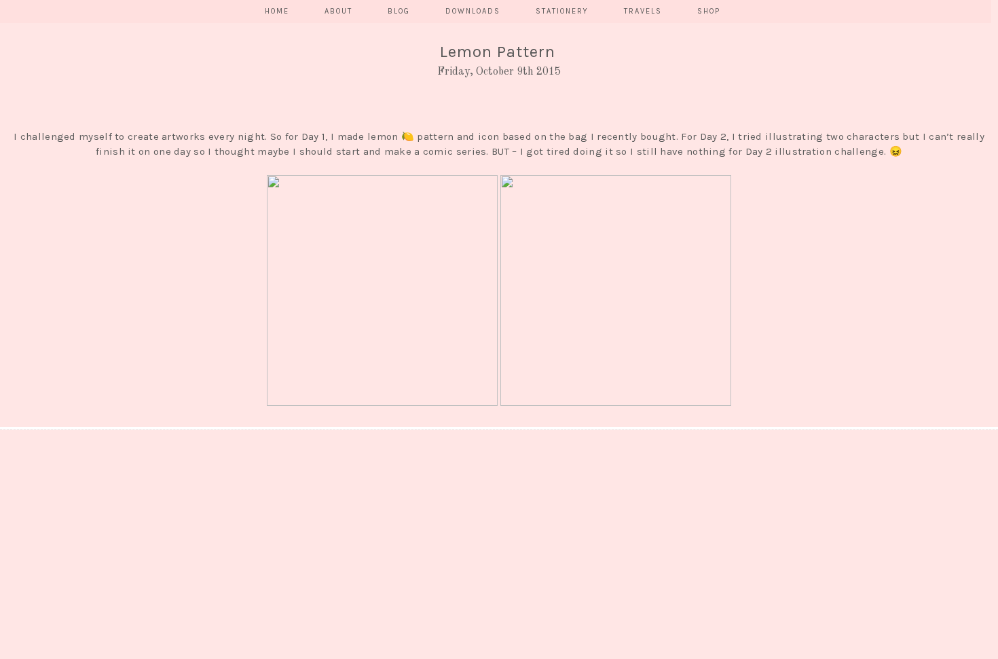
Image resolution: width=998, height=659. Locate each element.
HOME (277, 11)
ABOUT (338, 11)
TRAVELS (643, 11)
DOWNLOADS (472, 11)
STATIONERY (562, 11)
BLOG (399, 11)
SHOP (708, 11)
